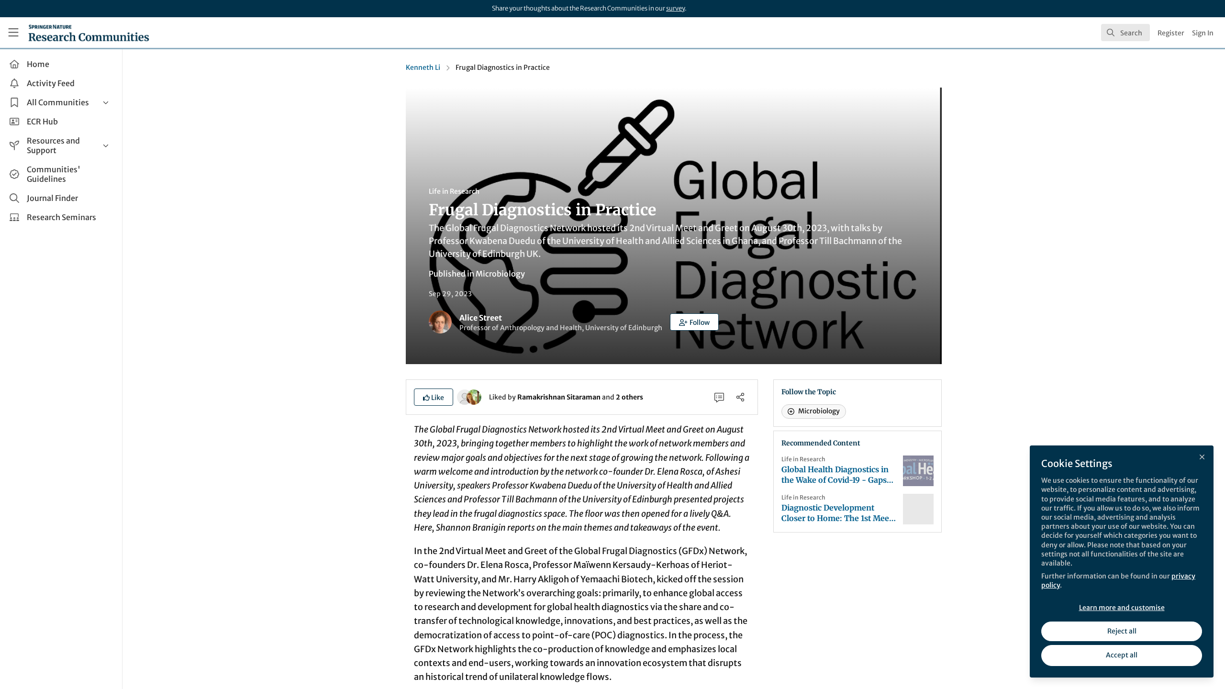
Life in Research (454, 191)
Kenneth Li (423, 67)
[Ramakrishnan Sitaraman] (464, 396)
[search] (1125, 32)
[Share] (740, 397)
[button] (694, 322)
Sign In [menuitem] (1203, 33)
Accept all (1121, 655)
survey (675, 8)
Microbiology (500, 273)
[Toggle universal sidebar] (13, 32)
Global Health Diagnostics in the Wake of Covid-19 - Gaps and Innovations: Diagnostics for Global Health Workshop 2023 (836, 475)
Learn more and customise (1122, 607)
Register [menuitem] (1171, 33)
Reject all (1121, 631)
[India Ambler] (473, 396)
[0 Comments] (719, 397)
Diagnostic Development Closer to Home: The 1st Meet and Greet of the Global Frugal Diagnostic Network (838, 513)
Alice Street (480, 317)
